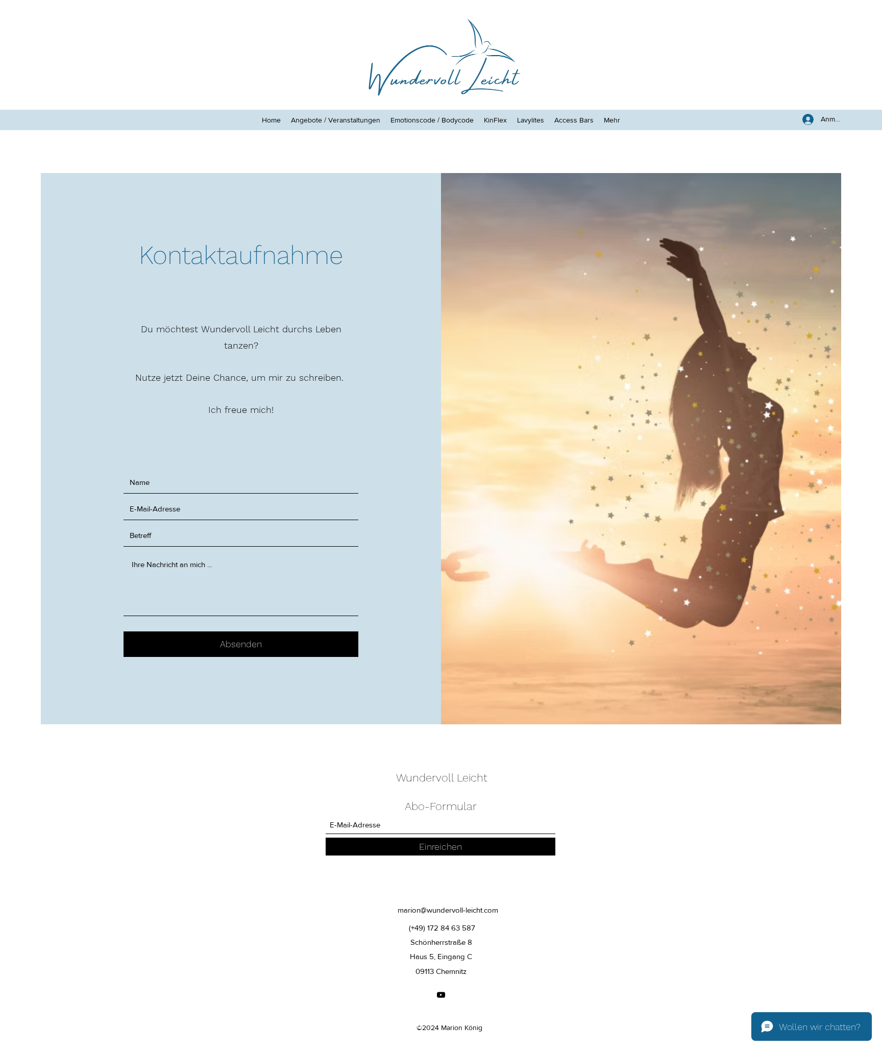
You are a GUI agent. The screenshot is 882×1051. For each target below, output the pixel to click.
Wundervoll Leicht (441, 777)
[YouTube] (441, 995)
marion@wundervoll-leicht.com (448, 910)
